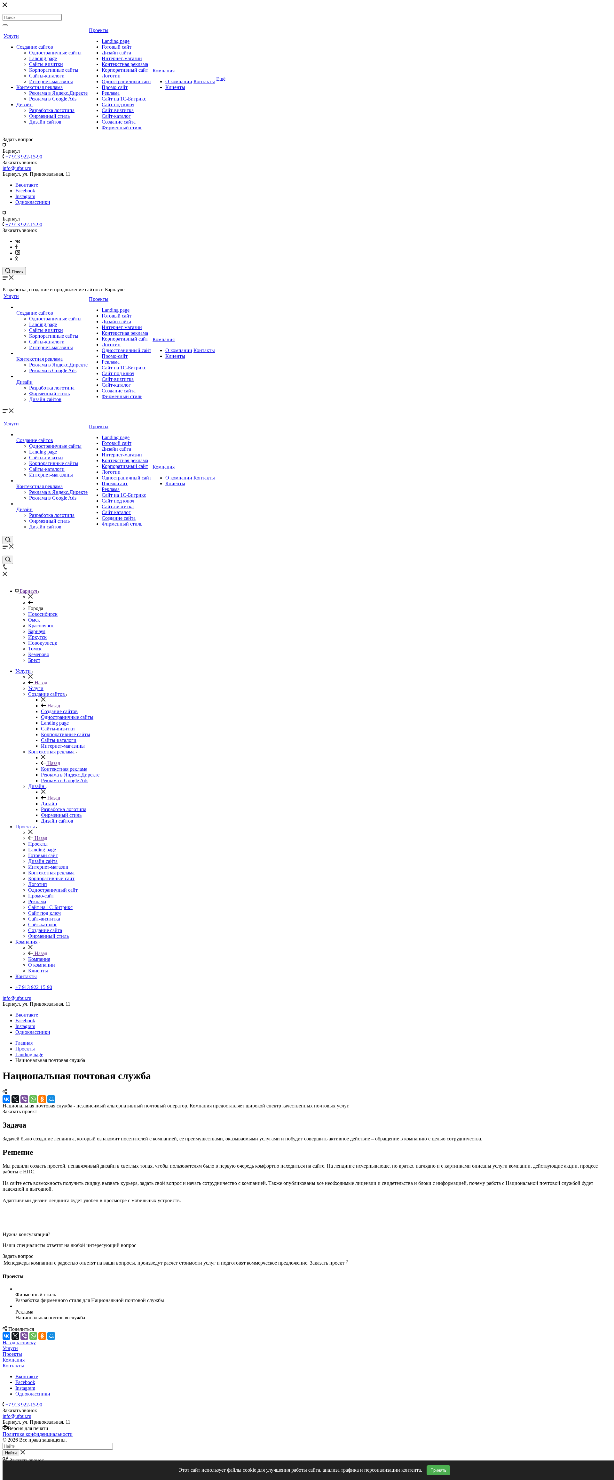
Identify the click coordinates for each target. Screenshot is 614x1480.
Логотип (111, 75)
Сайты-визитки (46, 64)
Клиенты (175, 87)
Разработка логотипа (52, 110)
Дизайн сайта (116, 52)
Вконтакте (26, 185)
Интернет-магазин (122, 58)
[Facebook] (16, 247)
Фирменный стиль (49, 116)
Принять (438, 1470)
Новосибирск (43, 614)
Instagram (25, 196)
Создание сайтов (34, 47)
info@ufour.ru (17, 998)
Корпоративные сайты (53, 70)
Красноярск (41, 625)
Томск (35, 648)
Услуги (11, 36)
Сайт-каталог (116, 116)
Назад (40, 682)
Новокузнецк (42, 643)
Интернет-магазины (51, 81)
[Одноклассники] (16, 258)
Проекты (98, 30)
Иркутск (37, 637)
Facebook (25, 190)
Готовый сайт (116, 47)
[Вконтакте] (17, 241)
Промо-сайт (115, 87)
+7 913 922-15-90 (23, 156)
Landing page (43, 58)
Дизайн (24, 104)
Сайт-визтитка (118, 110)
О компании (178, 81)
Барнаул (36, 631)
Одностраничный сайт (126, 81)
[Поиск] (5, 25)
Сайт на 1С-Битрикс (124, 98)
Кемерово (38, 654)
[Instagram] (17, 253)
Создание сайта (119, 122)
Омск (34, 620)
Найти (11, 1453)
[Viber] (24, 1099)
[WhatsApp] (33, 1099)
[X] (15, 1099)
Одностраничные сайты (55, 52)
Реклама (111, 93)
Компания (164, 70)
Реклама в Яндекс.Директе (58, 93)
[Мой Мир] (51, 1099)
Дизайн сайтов (45, 122)
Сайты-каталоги (47, 75)
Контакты (204, 81)
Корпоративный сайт (125, 70)
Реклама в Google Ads (52, 98)
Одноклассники (32, 202)
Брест (34, 660)
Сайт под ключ (118, 104)
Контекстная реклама (39, 87)
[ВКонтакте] (6, 1099)
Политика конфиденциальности (38, 1434)
